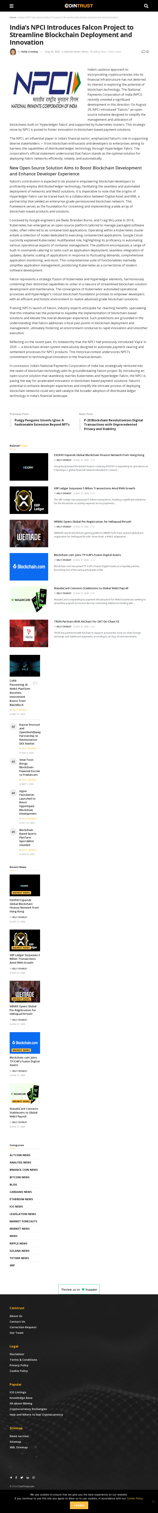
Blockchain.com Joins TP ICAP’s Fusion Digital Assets (87, 555)
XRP (12, 1265)
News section (19, 1436)
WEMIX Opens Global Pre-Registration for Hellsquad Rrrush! (92, 521)
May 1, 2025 (27, 784)
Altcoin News (20, 1155)
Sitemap (15, 1442)
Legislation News (23, 1214)
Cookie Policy (19, 1371)
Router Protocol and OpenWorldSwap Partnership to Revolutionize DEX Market (30, 734)
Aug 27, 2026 (82, 460)
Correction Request (23, 1327)
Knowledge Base (21, 1398)
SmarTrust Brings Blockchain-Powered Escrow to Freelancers (29, 767)
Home (13, 17)
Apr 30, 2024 (27, 854)
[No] (153, 1501)
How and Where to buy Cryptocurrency (36, 1414)
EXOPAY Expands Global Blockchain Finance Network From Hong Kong (99, 455)
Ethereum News (21, 1199)
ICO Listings (18, 1392)
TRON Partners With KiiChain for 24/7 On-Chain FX (86, 621)
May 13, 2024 (18, 714)
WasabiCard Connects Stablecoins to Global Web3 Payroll (91, 588)
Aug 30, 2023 (52, 51)
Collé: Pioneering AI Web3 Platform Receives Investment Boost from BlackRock (20, 693)
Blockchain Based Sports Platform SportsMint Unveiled (27, 837)
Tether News (19, 1258)
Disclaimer (17, 1354)
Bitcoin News (19, 1177)
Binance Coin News (24, 1170)
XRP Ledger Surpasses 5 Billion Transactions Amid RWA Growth (94, 488)
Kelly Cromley (29, 51)
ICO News (16, 1206)
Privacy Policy (19, 1365)
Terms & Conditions (23, 1360)
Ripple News (18, 1243)
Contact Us (17, 1321)
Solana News (19, 1251)
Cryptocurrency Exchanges (28, 1409)
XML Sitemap (19, 1447)
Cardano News (21, 1192)
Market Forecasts (23, 1221)
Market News (72, 51)
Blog (13, 1184)
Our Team (17, 1333)
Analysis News (20, 1162)
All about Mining (21, 1403)
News (85, 51)
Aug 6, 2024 (27, 752)
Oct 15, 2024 (27, 823)
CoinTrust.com (26, 1486)
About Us (16, 1316)
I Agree (79, 1505)
